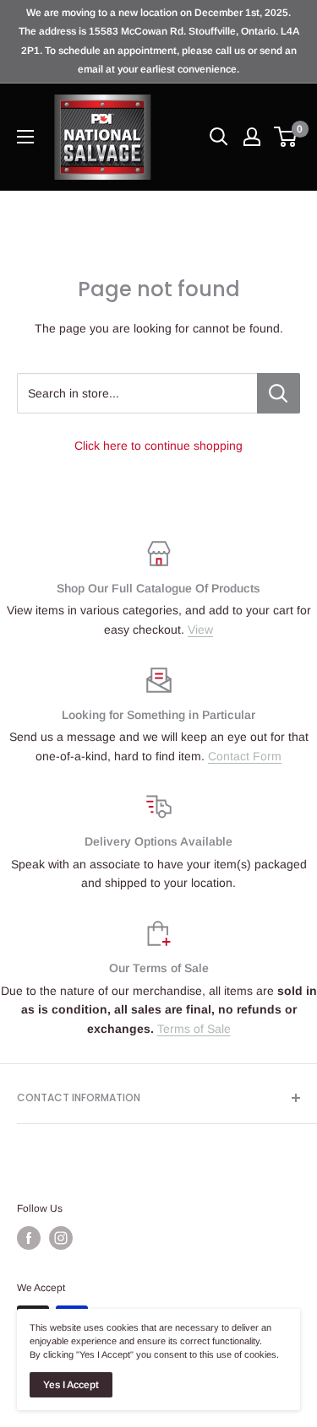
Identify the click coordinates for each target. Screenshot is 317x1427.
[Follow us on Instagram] (61, 1238)
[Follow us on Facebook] (29, 1238)
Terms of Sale (194, 1028)
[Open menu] (25, 136)
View (200, 629)
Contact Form (244, 756)
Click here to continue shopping (158, 445)
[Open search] (219, 136)
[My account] (251, 136)
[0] (286, 137)
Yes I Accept (71, 1385)
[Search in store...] (278, 393)
